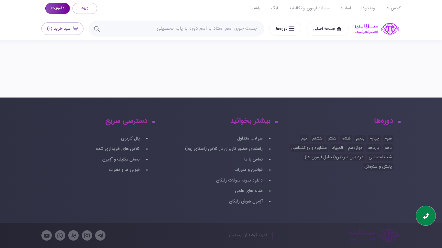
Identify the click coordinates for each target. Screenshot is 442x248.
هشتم (317, 138)
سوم (388, 138)
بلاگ (275, 8)
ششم (346, 138)
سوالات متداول (250, 138)
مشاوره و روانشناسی (309, 147)
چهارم (374, 138)
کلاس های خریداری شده (118, 148)
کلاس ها (393, 8)
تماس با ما (254, 159)
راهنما (255, 8)
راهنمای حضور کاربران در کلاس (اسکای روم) (224, 148)
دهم (388, 147)
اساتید (345, 8)
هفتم (332, 138)
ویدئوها (368, 8)
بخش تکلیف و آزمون (121, 159)
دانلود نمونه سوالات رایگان (240, 180)
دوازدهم (355, 147)
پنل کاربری (131, 138)
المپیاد (337, 147)
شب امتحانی (380, 157)
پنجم (360, 138)
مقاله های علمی (249, 190)
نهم (304, 138)
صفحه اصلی (324, 28)
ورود (84, 8)
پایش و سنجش (378, 166)
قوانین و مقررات (249, 169)
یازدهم (373, 147)
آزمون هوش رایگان (246, 201)
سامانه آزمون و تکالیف (310, 8)
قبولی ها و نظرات (125, 169)
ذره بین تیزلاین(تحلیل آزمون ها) (334, 157)
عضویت (57, 8)
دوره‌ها (282, 28)
